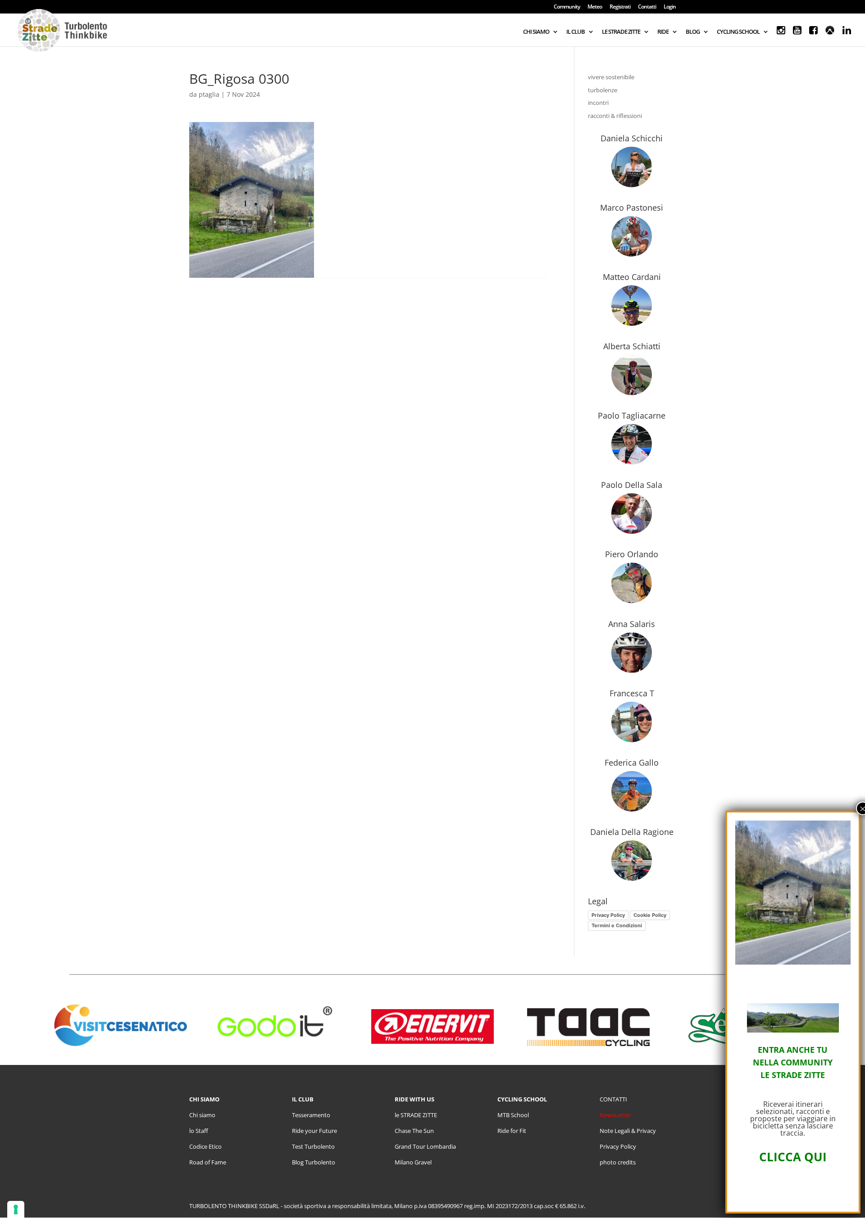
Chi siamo (202, 1115)
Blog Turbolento (313, 1162)
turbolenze (602, 90)
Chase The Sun (414, 1131)
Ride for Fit (511, 1131)
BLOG (693, 32)
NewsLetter (615, 1115)
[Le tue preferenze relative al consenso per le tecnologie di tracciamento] (15, 1209)
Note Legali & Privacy (628, 1131)
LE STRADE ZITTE (621, 32)
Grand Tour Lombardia (425, 1146)
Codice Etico (205, 1146)
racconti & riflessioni (615, 116)
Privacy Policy (608, 915)
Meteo (594, 7)
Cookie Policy (649, 915)
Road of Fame (207, 1162)
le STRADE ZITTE (416, 1115)
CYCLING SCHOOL (738, 32)
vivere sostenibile (611, 77)
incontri (598, 103)
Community (567, 7)
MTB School (513, 1115)
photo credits (618, 1162)
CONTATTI (613, 1099)
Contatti (647, 7)
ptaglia (209, 94)
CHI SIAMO (536, 32)
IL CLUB (575, 32)
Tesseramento (311, 1115)
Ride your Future (314, 1131)
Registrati (620, 7)
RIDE (663, 32)
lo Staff (198, 1131)
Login (670, 7)
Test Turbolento (313, 1146)
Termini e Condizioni (617, 925)
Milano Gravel (413, 1162)
